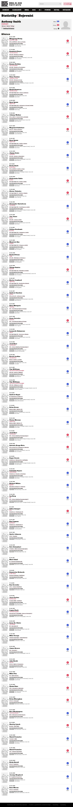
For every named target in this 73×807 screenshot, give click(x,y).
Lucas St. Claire (15, 623)
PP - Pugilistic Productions (15, 777)
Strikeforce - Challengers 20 (16, 512)
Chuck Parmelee (15, 737)
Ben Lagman (14, 521)
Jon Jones (13, 216)
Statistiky (9, 16)
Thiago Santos (14, 267)
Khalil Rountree (15, 89)
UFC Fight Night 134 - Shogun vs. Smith (18, 245)
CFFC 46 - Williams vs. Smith (16, 385)
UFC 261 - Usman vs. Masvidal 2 (16, 156)
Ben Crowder (14, 585)
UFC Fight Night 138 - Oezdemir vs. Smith (19, 232)
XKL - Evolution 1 (13, 650)
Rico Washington (15, 711)
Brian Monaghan (15, 699)
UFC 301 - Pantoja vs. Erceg (15, 80)
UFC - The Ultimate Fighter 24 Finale (17, 308)
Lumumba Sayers (15, 471)
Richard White (15, 483)
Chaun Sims (13, 686)
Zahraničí (16, 10)
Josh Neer (13, 344)
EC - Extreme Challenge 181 (15, 561)
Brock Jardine (14, 356)
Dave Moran (14, 788)
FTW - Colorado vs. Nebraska (16, 688)
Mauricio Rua (14, 242)
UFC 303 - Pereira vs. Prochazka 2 (17, 67)
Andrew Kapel (14, 395)
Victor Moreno (15, 420)
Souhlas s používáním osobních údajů (40, 805)
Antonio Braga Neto (17, 445)
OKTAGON (67, 10)
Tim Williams (14, 369)
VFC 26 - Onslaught (14, 700)
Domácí (5, 10)
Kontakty (63, 805)
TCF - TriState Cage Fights (15, 751)
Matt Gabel (13, 559)
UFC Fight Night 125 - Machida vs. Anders (19, 270)
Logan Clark (13, 610)
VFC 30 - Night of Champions (16, 664)
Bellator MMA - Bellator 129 (15, 409)
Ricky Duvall (14, 762)
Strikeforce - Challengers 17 (16, 524)
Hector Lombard (15, 280)
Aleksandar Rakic (16, 178)
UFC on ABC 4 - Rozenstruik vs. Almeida (18, 117)
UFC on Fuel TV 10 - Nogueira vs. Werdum (19, 447)
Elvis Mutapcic (15, 306)
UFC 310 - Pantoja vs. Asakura (16, 54)
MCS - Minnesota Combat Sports (17, 714)
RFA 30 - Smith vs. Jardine (15, 359)
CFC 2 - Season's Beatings (15, 586)
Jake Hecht (13, 661)
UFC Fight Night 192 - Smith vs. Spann (18, 143)
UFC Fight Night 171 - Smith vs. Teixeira (18, 193)
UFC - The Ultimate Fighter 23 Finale (17, 321)
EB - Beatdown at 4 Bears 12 (15, 396)
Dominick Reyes (15, 51)
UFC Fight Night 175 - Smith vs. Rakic (18, 181)
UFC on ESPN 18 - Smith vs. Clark (17, 169)
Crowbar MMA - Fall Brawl (15, 600)
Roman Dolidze (15, 64)
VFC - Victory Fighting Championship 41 (18, 435)
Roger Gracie (14, 458)
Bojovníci (26, 16)
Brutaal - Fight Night (14, 726)
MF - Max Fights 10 (13, 626)
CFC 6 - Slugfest (13, 536)
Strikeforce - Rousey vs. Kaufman (17, 473)
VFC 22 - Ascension (13, 789)
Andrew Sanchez (15, 293)
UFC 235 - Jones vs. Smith (15, 219)
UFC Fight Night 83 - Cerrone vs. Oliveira (18, 334)
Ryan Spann (13, 102)
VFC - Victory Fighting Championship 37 (18, 499)
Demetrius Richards (17, 572)
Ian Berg (12, 496)
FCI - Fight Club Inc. (14, 675)
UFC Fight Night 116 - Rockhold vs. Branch (19, 283)
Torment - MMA (13, 739)
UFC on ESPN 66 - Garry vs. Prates (17, 41)
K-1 (40, 10)
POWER (48, 10)
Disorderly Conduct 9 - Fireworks (17, 486)
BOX (34, 10)
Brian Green (14, 407)
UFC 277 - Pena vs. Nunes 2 (15, 129)
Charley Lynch (14, 724)
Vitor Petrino (14, 77)
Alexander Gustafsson (17, 204)
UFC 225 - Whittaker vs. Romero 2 (17, 257)
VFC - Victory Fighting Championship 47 (19, 347)
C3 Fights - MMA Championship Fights (18, 548)
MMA (27, 10)
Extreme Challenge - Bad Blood (16, 575)
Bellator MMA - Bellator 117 (15, 423)
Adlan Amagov (14, 509)
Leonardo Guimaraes (17, 331)
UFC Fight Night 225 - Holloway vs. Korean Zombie (21, 105)
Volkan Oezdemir (15, 229)
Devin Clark (13, 166)
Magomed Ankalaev (16, 128)
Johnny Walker (15, 115)
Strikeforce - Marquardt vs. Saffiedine (18, 460)
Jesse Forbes (14, 597)
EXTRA (56, 10)
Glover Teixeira (15, 191)
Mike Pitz (13, 674)
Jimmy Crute (14, 153)
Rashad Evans (14, 255)
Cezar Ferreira (14, 318)
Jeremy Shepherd (16, 775)
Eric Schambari (15, 547)
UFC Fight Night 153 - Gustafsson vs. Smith (19, 207)
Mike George (14, 636)
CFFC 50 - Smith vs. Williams (16, 372)
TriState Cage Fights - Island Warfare (18, 637)
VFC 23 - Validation (13, 764)
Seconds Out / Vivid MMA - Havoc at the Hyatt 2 (20, 613)
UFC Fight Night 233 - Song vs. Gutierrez (18, 92)
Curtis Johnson (15, 534)
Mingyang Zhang (15, 39)
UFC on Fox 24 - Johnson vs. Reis (17, 296)
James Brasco (14, 648)
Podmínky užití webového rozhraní (17, 805)
